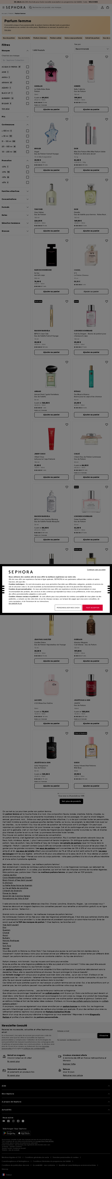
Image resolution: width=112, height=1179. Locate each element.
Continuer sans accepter (96, 569)
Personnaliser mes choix (68, 607)
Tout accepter (92, 607)
